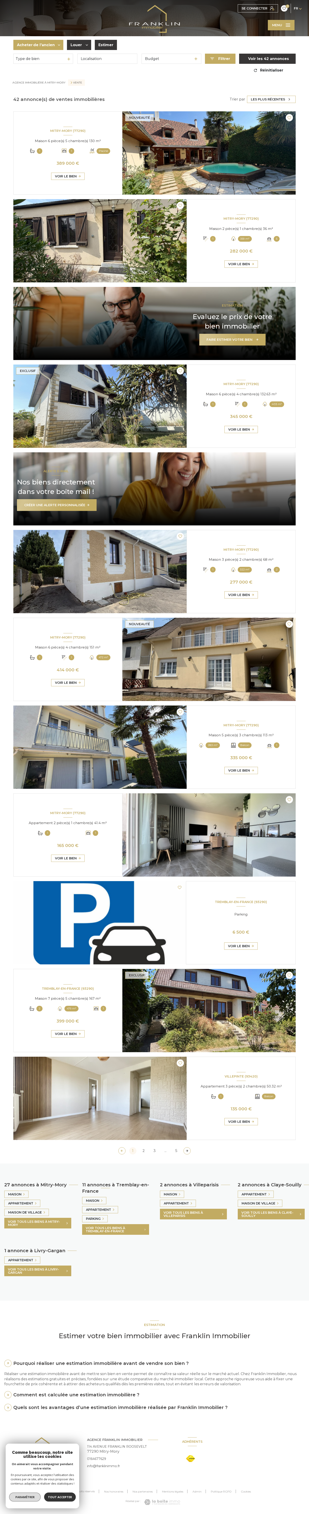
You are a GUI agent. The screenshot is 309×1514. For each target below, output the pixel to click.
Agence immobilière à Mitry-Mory (38, 82)
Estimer (105, 45)
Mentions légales (172, 1491)
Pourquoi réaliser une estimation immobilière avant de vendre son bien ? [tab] (101, 1363)
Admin (197, 1491)
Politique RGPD (221, 1491)
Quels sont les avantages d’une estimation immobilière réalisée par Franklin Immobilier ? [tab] (120, 1407)
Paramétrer (25, 1497)
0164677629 (96, 1459)
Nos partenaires (143, 1491)
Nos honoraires (113, 1491)
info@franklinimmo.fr (103, 1466)
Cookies (246, 1491)
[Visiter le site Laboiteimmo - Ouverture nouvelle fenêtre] (162, 1502)
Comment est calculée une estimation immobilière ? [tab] (76, 1394)
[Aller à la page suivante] (187, 1150)
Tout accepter (60, 1497)
